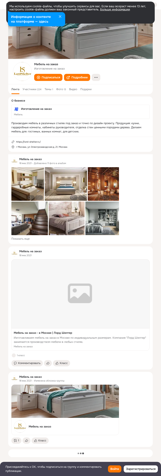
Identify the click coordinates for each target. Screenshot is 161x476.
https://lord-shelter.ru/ (28, 141)
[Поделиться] (48, 363)
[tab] (15, 89)
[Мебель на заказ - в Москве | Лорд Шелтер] (80, 305)
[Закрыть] (60, 17)
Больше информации (115, 9)
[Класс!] (13, 355)
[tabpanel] (80, 300)
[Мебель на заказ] (65, 410)
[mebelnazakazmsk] (14, 161)
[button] (48, 77)
